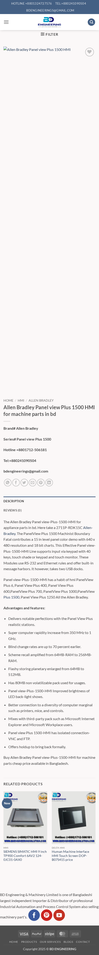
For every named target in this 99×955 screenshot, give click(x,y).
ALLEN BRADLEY (41, 400)
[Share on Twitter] (24, 482)
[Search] (91, 22)
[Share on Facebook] (16, 482)
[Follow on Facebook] (34, 915)
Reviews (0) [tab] (12, 510)
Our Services (50, 941)
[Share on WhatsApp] (8, 482)
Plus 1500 (11, 597)
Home (8, 400)
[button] (6, 22)
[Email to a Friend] (32, 482)
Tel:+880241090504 (70, 3)
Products (29, 941)
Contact (83, 941)
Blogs (68, 941)
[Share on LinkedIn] (49, 482)
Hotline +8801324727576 (31, 3)
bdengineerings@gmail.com (50, 10)
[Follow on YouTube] (59, 915)
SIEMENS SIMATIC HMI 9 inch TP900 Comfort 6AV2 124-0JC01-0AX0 (25, 856)
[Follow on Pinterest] (46, 915)
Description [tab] (13, 501)
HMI (21, 400)
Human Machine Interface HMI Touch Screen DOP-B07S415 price (70, 856)
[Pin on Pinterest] (41, 482)
